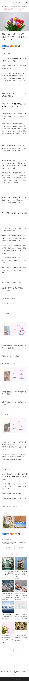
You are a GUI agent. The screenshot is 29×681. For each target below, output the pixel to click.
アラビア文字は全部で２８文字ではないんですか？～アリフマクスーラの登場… (21, 573)
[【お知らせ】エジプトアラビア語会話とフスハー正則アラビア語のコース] (21, 607)
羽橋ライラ (8, 539)
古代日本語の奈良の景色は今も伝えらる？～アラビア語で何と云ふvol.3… (7, 595)
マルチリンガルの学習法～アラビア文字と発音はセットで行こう (7, 573)
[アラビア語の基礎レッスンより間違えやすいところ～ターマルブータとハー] (8, 628)
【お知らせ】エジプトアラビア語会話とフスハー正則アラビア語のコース (21, 616)
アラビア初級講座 (13, 670)
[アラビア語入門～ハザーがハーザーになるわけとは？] (21, 628)
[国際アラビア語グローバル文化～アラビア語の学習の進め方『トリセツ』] (21, 586)
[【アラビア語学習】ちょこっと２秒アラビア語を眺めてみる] (8, 607)
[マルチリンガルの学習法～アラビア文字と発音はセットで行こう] (8, 563)
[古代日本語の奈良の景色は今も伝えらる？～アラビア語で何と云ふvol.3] (8, 586)
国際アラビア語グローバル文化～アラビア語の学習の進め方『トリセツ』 (21, 595)
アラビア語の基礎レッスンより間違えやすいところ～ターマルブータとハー (7, 638)
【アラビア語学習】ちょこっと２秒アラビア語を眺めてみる (7, 616)
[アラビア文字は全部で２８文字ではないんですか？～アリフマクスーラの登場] (21, 563)
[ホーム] (2, 6)
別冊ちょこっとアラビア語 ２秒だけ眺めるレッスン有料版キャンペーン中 (13, 672)
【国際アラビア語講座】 (10, 6)
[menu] (27, 2)
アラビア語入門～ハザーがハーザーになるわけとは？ (21, 637)
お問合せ (14, 674)
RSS (14, 667)
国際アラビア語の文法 (20, 6)
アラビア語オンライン (14, 2)
